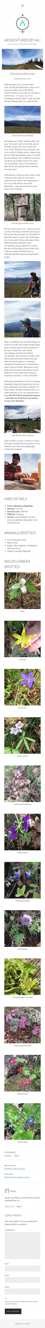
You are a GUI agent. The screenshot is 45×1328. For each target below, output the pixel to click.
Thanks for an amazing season (17, 1177)
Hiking (16, 1155)
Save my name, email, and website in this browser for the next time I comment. (21, 1303)
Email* (7, 1275)
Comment (10, 1230)
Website (7, 1287)
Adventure (7, 1155)
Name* (7, 1264)
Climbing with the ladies (14, 1168)
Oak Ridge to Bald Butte (23, 505)
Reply (19, 1206)
